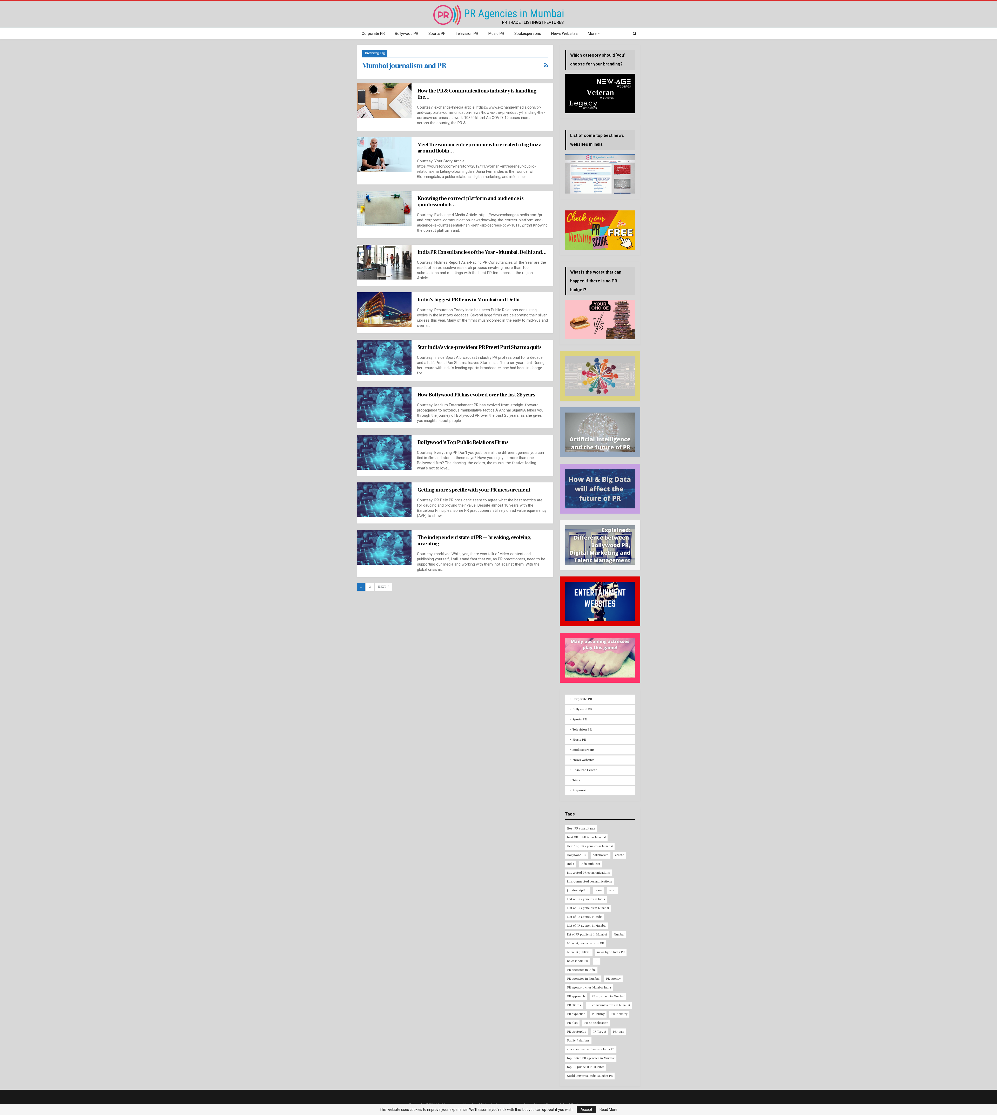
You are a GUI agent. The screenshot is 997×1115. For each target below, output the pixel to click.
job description (577, 890)
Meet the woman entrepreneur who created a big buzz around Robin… (479, 147)
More (592, 33)
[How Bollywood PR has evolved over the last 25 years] (384, 404)
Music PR (496, 33)
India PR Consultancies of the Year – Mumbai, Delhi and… (482, 252)
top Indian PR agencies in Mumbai (591, 1058)
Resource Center (584, 770)
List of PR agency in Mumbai (586, 926)
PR (596, 961)
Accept (586, 1109)
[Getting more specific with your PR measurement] (384, 499)
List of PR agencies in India (586, 899)
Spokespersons (527, 33)
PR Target (599, 1032)
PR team (618, 1032)
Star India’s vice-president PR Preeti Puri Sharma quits (479, 347)
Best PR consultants (581, 829)
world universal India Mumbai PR (590, 1076)
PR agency (613, 979)
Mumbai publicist (579, 952)
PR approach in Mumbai (607, 996)
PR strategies (576, 1032)
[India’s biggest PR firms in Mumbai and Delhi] (384, 309)
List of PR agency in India (584, 917)
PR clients (574, 1005)
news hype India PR (611, 952)
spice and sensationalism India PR (591, 1049)
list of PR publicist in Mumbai (587, 935)
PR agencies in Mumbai (583, 979)
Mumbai (619, 935)
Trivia (576, 780)
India (570, 864)
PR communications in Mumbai (609, 1005)
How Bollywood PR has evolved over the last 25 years (476, 394)
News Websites (564, 33)
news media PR (577, 961)
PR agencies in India (581, 970)
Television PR (467, 33)
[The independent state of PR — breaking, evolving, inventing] (384, 547)
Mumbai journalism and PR (585, 943)
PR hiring (598, 1014)
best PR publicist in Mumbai (586, 837)
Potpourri (579, 790)
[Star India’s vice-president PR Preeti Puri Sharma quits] (384, 357)
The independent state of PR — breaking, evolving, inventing (474, 540)
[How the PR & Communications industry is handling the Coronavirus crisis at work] (384, 100)
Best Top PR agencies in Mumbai (590, 846)
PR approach (576, 996)
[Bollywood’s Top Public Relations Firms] (384, 452)
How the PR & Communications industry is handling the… (476, 94)
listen (612, 890)
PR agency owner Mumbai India (589, 988)
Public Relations (578, 1041)
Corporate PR (373, 33)
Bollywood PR (406, 33)
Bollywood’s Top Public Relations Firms (462, 442)
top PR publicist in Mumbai (585, 1067)
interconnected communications (589, 882)
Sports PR (437, 33)
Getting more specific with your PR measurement (473, 490)
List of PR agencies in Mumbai (588, 908)
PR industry (619, 1014)
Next (382, 587)
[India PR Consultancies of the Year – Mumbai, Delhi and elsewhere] (384, 262)
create (619, 855)
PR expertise (576, 1014)
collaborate (601, 855)
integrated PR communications (588, 873)
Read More (608, 1109)
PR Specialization (596, 1023)
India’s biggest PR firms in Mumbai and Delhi (468, 299)
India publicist (590, 864)
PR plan (572, 1023)
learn (598, 890)
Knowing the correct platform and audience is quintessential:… (470, 201)
